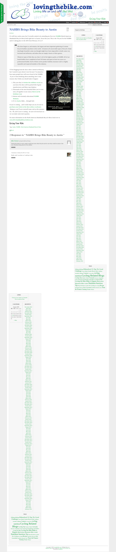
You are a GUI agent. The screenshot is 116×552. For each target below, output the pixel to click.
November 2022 (80, 59)
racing (98, 285)
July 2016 (78, 144)
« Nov (95, 51)
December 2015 (80, 154)
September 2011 (80, 232)
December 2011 (80, 227)
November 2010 (80, 247)
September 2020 (80, 80)
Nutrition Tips (2, 13)
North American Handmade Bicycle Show (31, 127)
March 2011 (79, 241)
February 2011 (79, 242)
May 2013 (78, 201)
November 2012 (80, 211)
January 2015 (79, 171)
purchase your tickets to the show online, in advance (25, 107)
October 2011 (79, 230)
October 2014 (79, 176)
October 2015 (79, 157)
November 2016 (80, 138)
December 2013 (80, 191)
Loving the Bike (80, 281)
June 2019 (78, 93)
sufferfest (94, 287)
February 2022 (79, 63)
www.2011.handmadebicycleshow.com (21, 120)
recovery (77, 287)
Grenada (91, 278)
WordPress (60, 549)
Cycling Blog (91, 273)
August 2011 (79, 233)
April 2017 (78, 130)
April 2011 (78, 239)
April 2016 (78, 148)
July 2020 (78, 83)
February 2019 (79, 100)
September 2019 (80, 89)
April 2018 (78, 113)
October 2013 (79, 194)
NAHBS (58, 36)
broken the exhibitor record (32, 82)
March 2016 (79, 150)
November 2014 (80, 174)
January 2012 (79, 226)
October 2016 (79, 139)
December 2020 (80, 77)
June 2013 (78, 200)
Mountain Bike (79, 283)
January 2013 (79, 207)
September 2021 (80, 68)
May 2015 (78, 165)
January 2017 (79, 135)
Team (104, 22)
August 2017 (79, 124)
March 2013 (79, 204)
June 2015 (78, 163)
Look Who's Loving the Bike (95, 279)
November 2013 (80, 192)
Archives (73, 22)
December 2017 (80, 118)
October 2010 (79, 249)
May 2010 (78, 256)
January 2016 (79, 153)
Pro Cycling (92, 285)
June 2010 (78, 255)
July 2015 (78, 162)
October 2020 (79, 78)
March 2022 (79, 62)
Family (84, 278)
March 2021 (79, 72)
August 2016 (79, 142)
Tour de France (33, 538)
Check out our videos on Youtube (84, 38)
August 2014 (79, 179)
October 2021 (79, 66)
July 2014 (78, 180)
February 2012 (79, 224)
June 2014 (78, 182)
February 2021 (79, 74)
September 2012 (80, 214)
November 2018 (80, 104)
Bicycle (93, 271)
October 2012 (79, 212)
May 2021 (78, 71)
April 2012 (78, 221)
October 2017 (79, 121)
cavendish (77, 273)
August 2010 (79, 252)
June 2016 (78, 145)
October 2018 (79, 106)
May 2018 (78, 112)
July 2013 (78, 198)
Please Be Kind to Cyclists (83, 285)
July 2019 (78, 92)
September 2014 (80, 177)
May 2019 (78, 95)
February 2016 (79, 151)
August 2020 (79, 81)
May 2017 (78, 128)
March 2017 (79, 131)
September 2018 (80, 107)
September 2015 (80, 159)
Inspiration (101, 278)
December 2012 (80, 209)
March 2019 (79, 98)
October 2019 (79, 87)
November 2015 (80, 156)
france (87, 278)
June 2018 (78, 110)
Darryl (12, 33)
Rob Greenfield (87, 287)
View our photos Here (81, 39)
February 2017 (79, 133)
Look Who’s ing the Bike (94, 22)
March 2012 (79, 223)
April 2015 (78, 166)
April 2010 (78, 258)
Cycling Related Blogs (93, 275)
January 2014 (79, 189)
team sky (98, 287)
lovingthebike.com (57, 547)
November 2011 (80, 229)
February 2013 (79, 206)
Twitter (89, 289)
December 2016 (80, 136)
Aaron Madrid (85, 271)
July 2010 (78, 253)
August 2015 (79, 160)
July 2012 (78, 217)
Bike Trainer (15, 141)
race (96, 285)
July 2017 (78, 125)
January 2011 (79, 244)
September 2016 (80, 141)
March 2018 (79, 115)
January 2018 (79, 116)
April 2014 (78, 185)
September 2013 (80, 195)
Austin (19, 101)
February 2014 (79, 188)
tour (101, 287)
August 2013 (79, 197)
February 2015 (79, 169)
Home (67, 22)
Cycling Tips (78, 278)
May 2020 (78, 84)
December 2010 (80, 245)
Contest (85, 273)
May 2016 (78, 147)
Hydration (13, 528)
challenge (81, 273)
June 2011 (78, 236)
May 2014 (78, 183)
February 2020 (79, 86)
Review (81, 287)
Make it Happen (91, 281)
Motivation (100, 281)
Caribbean (100, 271)
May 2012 (78, 220)
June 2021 (78, 69)
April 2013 (78, 203)
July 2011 (78, 235)
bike (97, 271)
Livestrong (85, 279)
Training (84, 289)
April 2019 (78, 97)
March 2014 (79, 186)
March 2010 (79, 259)
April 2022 (78, 60)
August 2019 (79, 90)
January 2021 (79, 75)
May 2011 (78, 238)
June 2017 (78, 127)
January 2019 (79, 101)
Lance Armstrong (78, 279)
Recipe (102, 285)
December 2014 (80, 173)
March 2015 (79, 168)
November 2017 (80, 119)
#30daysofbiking (79, 269)
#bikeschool (82, 22)
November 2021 (80, 65)
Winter (92, 289)
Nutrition (92, 283)
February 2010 (79, 261)
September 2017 (80, 122)
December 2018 (80, 103)
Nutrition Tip (23, 534)
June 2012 (78, 218)
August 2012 (79, 215)
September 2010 (80, 250)
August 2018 (79, 109)
